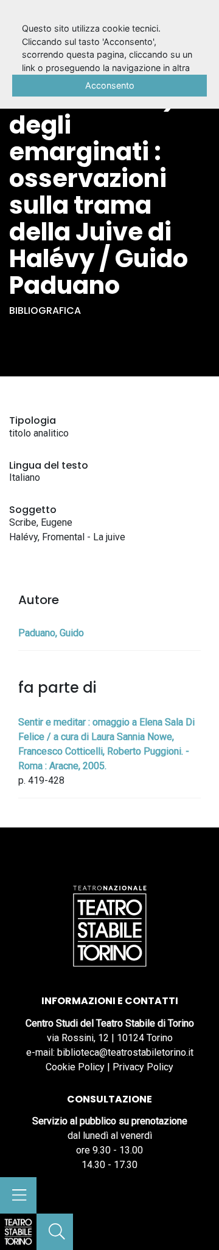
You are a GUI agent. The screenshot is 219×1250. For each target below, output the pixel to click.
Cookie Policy (75, 1067)
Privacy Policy (143, 1067)
